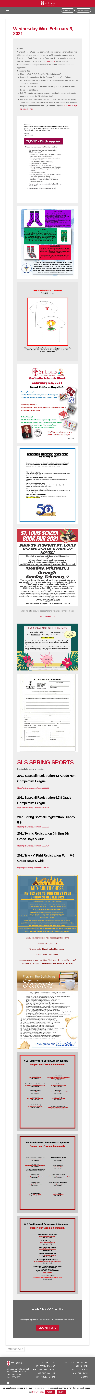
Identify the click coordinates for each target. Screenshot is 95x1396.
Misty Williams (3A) (47, 616)
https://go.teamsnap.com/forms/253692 (33, 807)
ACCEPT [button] (50, 1392)
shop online (50, 61)
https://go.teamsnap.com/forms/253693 (33, 788)
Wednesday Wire (15, 1349)
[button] (7, 10)
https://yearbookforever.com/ (53, 949)
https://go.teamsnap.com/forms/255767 (33, 846)
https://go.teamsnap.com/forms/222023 (33, 827)
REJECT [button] (61, 1392)
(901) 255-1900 (13, 1377)
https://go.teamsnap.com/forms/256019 (33, 868)
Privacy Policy (38, 1392)
